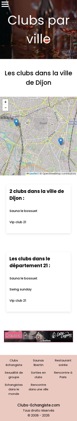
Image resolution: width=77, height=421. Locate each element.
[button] (16, 123)
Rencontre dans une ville (38, 387)
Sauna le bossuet (23, 211)
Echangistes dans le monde (14, 389)
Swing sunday (20, 289)
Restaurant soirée (63, 362)
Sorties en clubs (38, 374)
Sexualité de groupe (14, 374)
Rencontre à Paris (63, 374)
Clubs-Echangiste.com (38, 405)
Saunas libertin (38, 362)
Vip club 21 (17, 222)
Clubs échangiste (14, 362)
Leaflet (33, 173)
